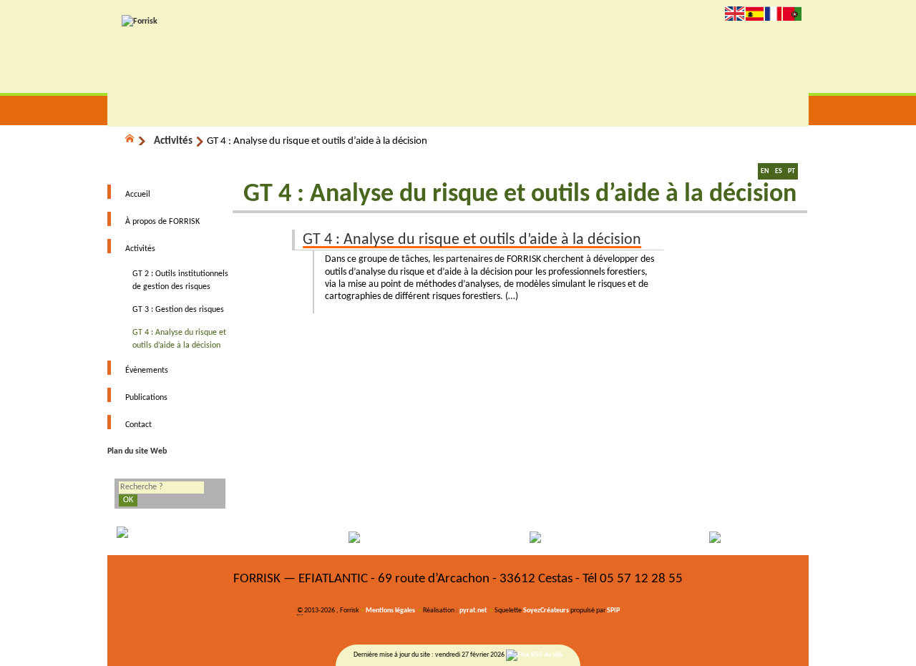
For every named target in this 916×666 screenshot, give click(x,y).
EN (765, 171)
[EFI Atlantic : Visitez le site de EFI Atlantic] (370, 537)
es (754, 13)
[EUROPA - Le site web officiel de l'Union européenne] (195, 537)
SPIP (613, 610)
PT (791, 171)
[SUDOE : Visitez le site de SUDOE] (546, 537)
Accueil (137, 194)
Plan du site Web (137, 451)
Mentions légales (390, 610)
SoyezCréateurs (546, 610)
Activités (173, 141)
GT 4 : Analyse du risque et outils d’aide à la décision (472, 240)
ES (778, 171)
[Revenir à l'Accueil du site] (136, 141)
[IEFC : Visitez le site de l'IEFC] (721, 537)
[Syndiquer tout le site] (534, 655)
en (735, 13)
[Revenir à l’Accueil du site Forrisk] (139, 21)
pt (792, 13)
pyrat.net (473, 610)
